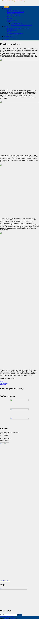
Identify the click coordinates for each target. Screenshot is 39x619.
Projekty (9, 18)
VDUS (2, 381)
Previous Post (4, 383)
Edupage (6, 39)
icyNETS (13, 618)
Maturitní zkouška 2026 (10, 38)
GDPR (9, 21)
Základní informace (12, 10)
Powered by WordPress (6, 616)
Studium (6, 26)
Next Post (3, 384)
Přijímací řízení (8, 36)
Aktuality (6, 7)
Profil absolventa (12, 30)
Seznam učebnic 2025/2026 (15, 33)
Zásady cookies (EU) (17, 23)
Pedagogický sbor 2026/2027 (15, 12)
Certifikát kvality (12, 20)
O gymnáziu (7, 8)
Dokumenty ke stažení (13, 13)
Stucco (7, 618)
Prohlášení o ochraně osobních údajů (21, 25)
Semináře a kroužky (13, 34)
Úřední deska (11, 17)
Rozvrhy (9, 31)
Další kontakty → (5, 581)
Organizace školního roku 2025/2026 (17, 28)
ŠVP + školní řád (15, 15)
